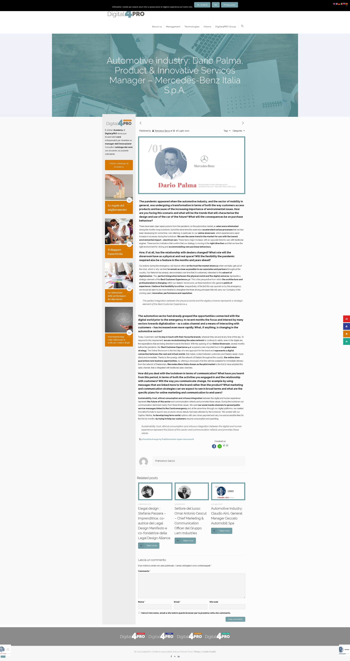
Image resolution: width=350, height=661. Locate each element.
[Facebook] (171, 656)
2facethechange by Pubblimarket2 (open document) (168, 439)
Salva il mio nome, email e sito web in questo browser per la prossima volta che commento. (186, 613)
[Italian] (342, 4)
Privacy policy (229, 5)
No (216, 5)
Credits (212, 652)
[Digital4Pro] (126, 13)
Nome (141, 602)
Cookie (205, 652)
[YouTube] (174, 656)
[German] (339, 4)
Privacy (197, 652)
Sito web (214, 602)
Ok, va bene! (202, 5)
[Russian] (344, 4)
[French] (337, 4)
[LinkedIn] (178, 656)
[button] (242, 27)
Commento (144, 571)
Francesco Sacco (162, 131)
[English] (334, 4)
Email (177, 602)
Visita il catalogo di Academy (118, 165)
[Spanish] (346, 4)
